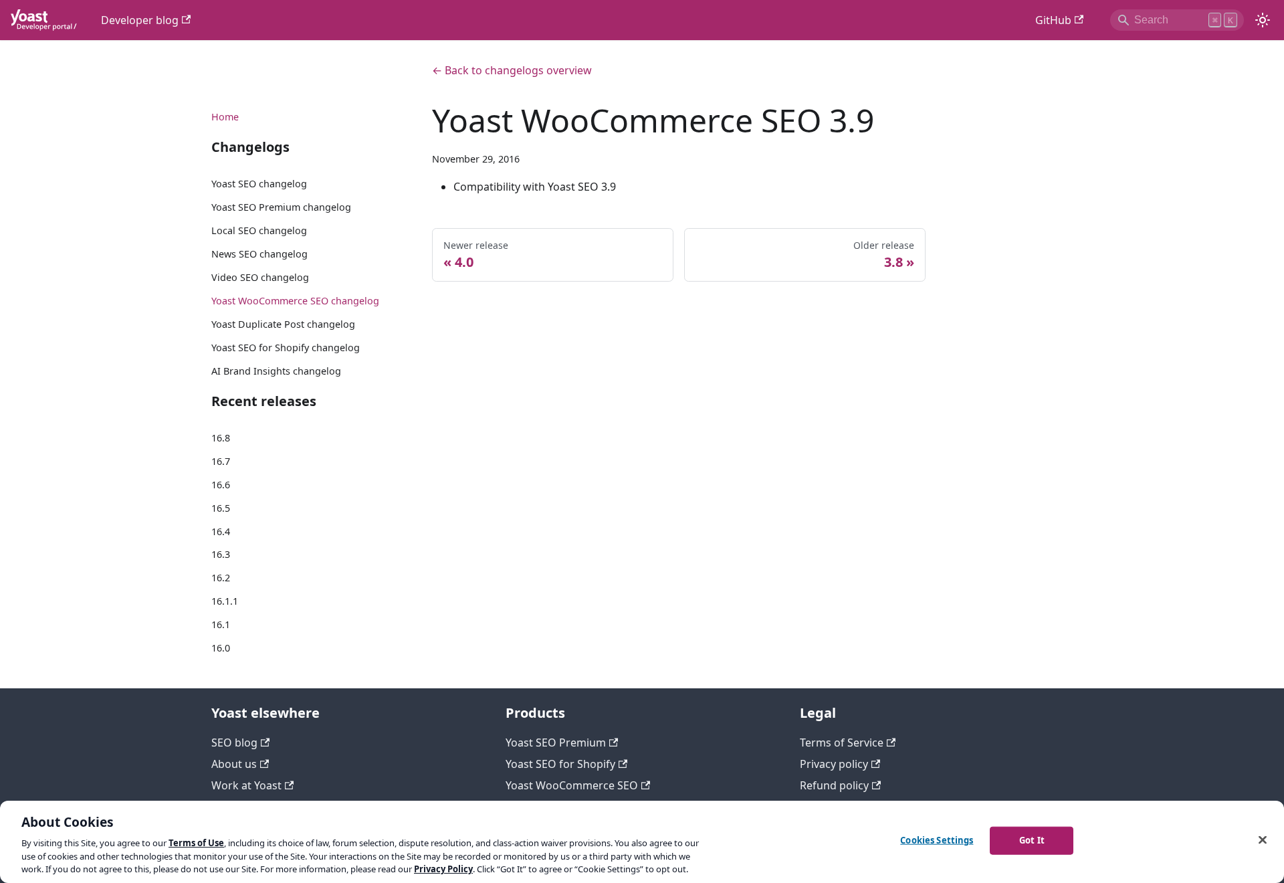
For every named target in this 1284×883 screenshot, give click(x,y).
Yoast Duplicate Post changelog (283, 324)
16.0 (220, 648)
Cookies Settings (936, 840)
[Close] (1262, 840)
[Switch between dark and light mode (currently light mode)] (1262, 20)
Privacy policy (834, 764)
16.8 (220, 437)
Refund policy (834, 785)
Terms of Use (196, 843)
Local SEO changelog (259, 230)
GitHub (1053, 20)
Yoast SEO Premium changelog (281, 207)
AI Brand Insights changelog (276, 371)
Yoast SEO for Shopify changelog (285, 347)
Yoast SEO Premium (556, 742)
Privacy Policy (443, 869)
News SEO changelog (259, 254)
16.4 (220, 531)
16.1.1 (224, 601)
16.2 (220, 577)
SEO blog (234, 742)
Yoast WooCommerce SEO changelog (295, 300)
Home (225, 116)
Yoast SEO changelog (259, 183)
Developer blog (140, 20)
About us (234, 764)
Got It (1032, 840)
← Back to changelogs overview (512, 70)
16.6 (220, 484)
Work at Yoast (246, 785)
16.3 (220, 554)
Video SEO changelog (260, 277)
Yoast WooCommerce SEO (572, 785)
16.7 (220, 461)
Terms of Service (841, 742)
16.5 (220, 508)
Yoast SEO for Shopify (560, 764)
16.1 (220, 624)
